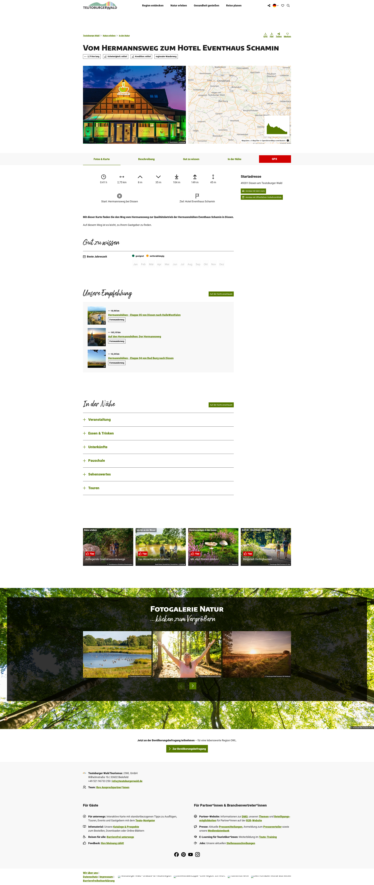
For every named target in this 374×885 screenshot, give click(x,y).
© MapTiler (255, 140)
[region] (239, 105)
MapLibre (245, 140)
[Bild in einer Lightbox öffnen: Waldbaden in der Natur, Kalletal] (187, 654)
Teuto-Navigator (145, 820)
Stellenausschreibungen (240, 843)
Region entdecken (152, 5)
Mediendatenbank (218, 830)
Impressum (106, 876)
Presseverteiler (272, 826)
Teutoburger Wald (91, 35)
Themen (264, 816)
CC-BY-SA (182, 142)
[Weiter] (192, 685)
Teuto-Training (268, 836)
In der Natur (124, 35)
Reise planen (233, 5)
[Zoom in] (192, 69)
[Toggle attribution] (288, 140)
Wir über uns (90, 872)
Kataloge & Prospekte (126, 826)
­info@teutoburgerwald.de (127, 781)
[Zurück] (181, 685)
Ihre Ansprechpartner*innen (112, 787)
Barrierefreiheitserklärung (99, 880)
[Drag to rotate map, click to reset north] (192, 78)
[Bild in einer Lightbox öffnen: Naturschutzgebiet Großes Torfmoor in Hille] (257, 654)
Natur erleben (178, 5)
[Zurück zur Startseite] (100, 5)
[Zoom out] (192, 73)
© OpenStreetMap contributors (272, 140)
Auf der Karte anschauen (221, 294)
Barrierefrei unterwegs (120, 836)
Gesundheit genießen (206, 5)
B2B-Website (254, 820)
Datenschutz (90, 876)
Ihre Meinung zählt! (112, 843)
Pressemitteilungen (230, 826)
